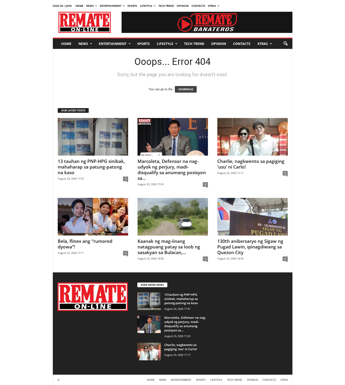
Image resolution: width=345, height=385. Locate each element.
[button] (285, 44)
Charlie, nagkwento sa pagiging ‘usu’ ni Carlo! (250, 164)
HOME (79, 6)
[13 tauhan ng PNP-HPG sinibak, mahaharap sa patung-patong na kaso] (93, 137)
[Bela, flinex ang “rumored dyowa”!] (93, 217)
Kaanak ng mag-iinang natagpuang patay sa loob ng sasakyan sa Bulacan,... (169, 246)
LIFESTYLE (146, 6)
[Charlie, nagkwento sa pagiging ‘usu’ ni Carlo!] (252, 137)
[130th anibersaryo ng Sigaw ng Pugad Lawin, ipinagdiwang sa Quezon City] (252, 217)
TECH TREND (166, 6)
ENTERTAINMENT (110, 6)
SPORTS (132, 6)
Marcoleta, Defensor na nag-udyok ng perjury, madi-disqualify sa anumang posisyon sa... (172, 169)
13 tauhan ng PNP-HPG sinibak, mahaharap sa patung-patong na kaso (91, 167)
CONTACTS (198, 6)
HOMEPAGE (185, 89)
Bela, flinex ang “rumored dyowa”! (85, 244)
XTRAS (212, 6)
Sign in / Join (62, 6)
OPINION (183, 6)
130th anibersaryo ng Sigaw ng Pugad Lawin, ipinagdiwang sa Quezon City (250, 246)
